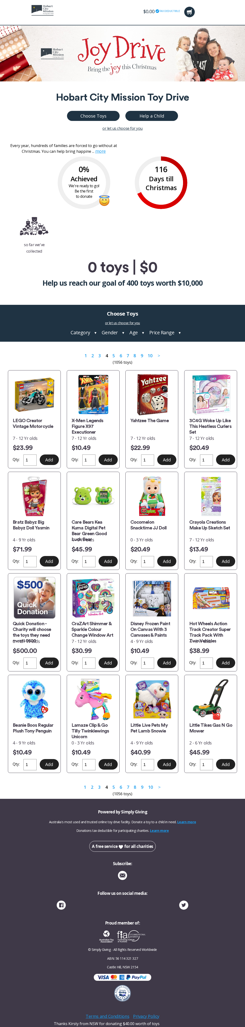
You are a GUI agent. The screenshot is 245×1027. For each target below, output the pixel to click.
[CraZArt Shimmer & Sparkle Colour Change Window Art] (93, 598)
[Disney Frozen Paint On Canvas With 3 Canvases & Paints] (151, 598)
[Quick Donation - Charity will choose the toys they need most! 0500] (34, 598)
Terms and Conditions (107, 1016)
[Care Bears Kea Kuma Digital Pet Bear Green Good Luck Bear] (93, 496)
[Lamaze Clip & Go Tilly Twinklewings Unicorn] (93, 699)
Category (80, 332)
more (100, 151)
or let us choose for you (122, 128)
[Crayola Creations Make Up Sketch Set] (210, 496)
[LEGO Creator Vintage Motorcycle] (34, 395)
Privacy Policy (146, 1016)
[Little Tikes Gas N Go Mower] (210, 699)
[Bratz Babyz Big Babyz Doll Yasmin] (34, 496)
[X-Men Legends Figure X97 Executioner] (93, 395)
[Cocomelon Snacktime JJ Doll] (151, 496)
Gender (110, 332)
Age (133, 332)
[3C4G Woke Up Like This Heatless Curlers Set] (210, 395)
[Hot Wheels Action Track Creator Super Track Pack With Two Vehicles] (210, 598)
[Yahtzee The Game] (151, 395)
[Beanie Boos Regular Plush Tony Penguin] (34, 699)
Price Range (161, 332)
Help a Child (151, 116)
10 (150, 355)
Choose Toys (93, 116)
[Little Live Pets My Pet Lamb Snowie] (151, 699)
